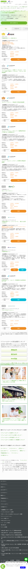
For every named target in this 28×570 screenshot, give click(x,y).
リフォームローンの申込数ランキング (10, 437)
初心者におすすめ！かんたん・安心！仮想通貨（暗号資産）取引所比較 (14, 545)
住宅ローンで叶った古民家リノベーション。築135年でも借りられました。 (13, 400)
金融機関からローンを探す (7, 509)
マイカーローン (13, 448)
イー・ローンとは (4, 560)
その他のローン (4, 455)
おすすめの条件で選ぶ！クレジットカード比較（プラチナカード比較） (14, 554)
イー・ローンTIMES (5, 522)
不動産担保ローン (6, 251)
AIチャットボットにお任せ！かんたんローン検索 (11, 514)
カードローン (4, 448)
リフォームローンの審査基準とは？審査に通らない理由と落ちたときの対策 (14, 381)
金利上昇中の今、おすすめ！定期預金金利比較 (11, 532)
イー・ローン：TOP (5, 6)
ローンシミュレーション (6, 516)
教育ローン (22, 450)
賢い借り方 (3, 524)
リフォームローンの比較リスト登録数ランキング (13, 439)
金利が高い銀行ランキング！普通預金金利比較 (11, 530)
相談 (22, 269)
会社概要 (12, 560)
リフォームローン (14, 6)
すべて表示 (4, 20)
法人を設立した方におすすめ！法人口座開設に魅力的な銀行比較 (14, 538)
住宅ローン (21, 448)
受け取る (23, 567)
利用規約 (18, 560)
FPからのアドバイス (5, 520)
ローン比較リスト (5, 518)
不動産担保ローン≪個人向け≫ (9, 38)
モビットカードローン (7, 190)
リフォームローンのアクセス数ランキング (11, 435)
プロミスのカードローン (8, 310)
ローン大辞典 (4, 527)
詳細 (18, 211)
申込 (18, 59)
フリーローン (14, 453)
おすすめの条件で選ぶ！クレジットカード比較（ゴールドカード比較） (14, 550)
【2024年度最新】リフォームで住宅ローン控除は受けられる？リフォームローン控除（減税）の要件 (14, 420)
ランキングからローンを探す (7, 511)
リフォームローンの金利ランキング (9, 432)
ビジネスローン (14, 450)
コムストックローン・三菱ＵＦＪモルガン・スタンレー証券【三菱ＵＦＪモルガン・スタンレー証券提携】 (14, 71)
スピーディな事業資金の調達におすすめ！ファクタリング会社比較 (14, 541)
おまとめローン (4, 450)
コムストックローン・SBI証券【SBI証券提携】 (13, 102)
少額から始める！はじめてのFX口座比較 (10, 547)
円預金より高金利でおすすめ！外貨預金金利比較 (11, 534)
